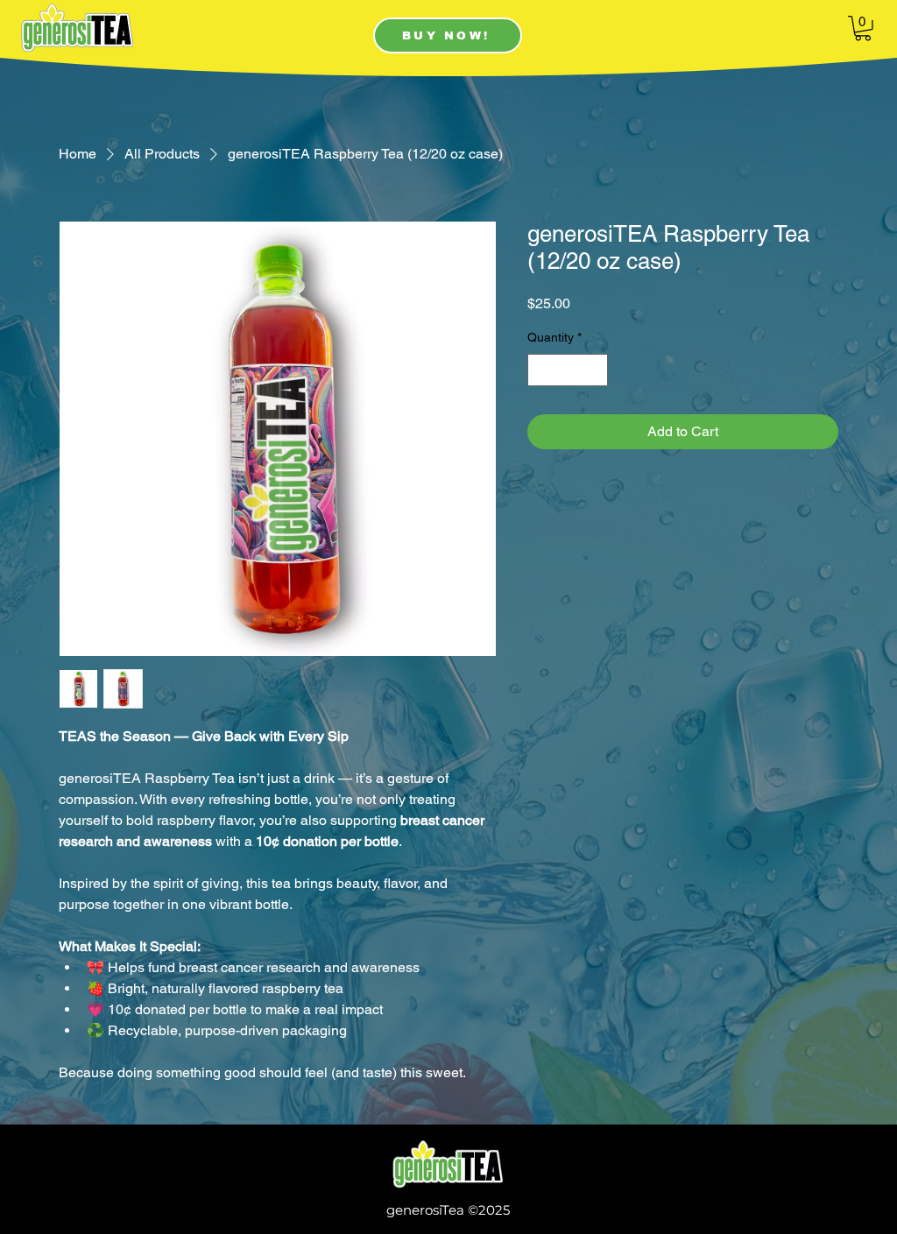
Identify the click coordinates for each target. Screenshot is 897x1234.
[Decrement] (541, 370)
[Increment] (594, 370)
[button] (863, 28)
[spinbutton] (567, 370)
